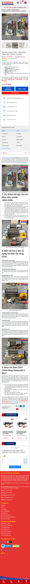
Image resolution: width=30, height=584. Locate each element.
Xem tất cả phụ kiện (15, 447)
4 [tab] (17, 50)
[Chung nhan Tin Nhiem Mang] (15, 550)
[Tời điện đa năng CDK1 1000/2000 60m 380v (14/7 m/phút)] (22, 424)
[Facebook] (21, 406)
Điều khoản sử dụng (5, 523)
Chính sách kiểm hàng (6, 535)
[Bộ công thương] (6, 546)
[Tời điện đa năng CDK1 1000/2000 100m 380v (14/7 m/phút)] (8, 424)
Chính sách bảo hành (5, 533)
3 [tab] (15, 50)
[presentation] (23, 414)
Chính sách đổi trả (5, 529)
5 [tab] (19, 50)
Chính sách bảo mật (5, 527)
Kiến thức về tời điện (5, 519)
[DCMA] (15, 546)
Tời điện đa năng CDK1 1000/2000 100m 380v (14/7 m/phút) (7, 432)
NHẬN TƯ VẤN (21, 89)
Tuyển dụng (3, 509)
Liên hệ (2, 507)
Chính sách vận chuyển (6, 531)
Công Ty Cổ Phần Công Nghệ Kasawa (15, 579)
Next (29, 45)
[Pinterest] (17, 409)
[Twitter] (24, 406)
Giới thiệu (3, 505)
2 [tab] (13, 50)
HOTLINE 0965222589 (8, 88)
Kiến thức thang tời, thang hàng (8, 517)
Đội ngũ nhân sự (4, 513)
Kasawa (13, 400)
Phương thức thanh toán (6, 525)
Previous (0, 45)
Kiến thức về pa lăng (5, 515)
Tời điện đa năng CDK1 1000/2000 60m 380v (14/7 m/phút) (21, 432)
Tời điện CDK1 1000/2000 (7, 157)
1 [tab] (11, 50)
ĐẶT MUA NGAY (15, 93)
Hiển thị (25, 153)
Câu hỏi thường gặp (5, 511)
